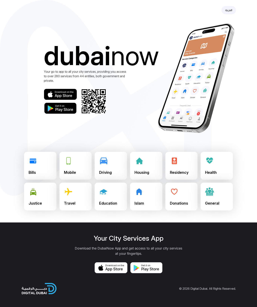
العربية (228, 10)
